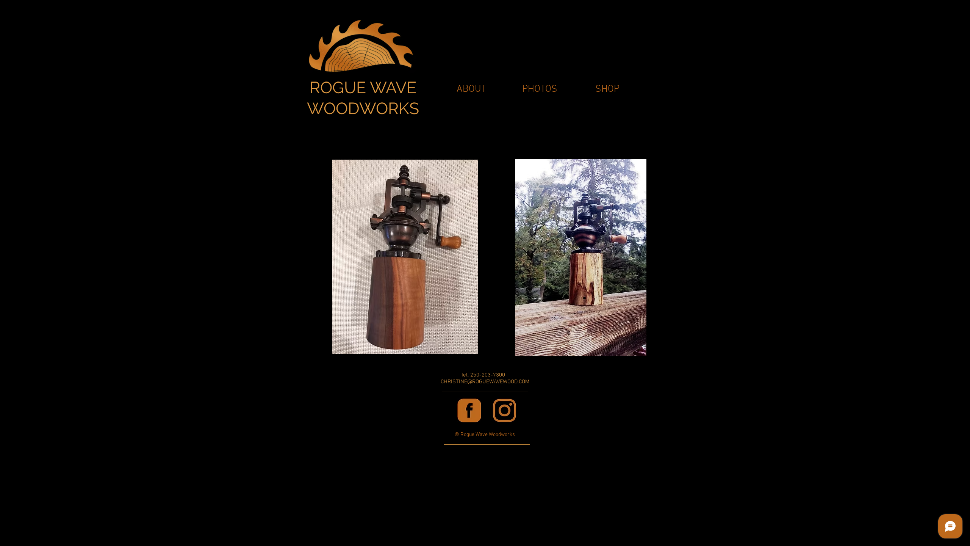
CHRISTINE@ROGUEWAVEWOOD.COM (485, 381)
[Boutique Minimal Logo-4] (469, 410)
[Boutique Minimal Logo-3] (504, 410)
